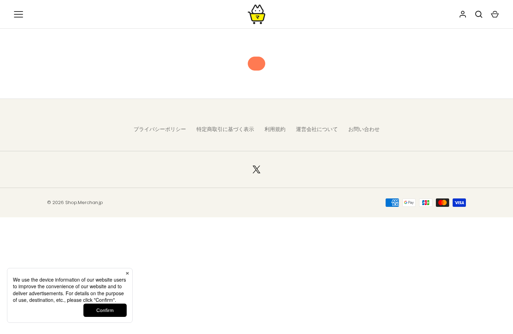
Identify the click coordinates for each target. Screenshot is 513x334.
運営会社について (317, 129)
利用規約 (275, 129)
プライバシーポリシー (160, 129)
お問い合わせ (364, 129)
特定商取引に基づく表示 (225, 129)
